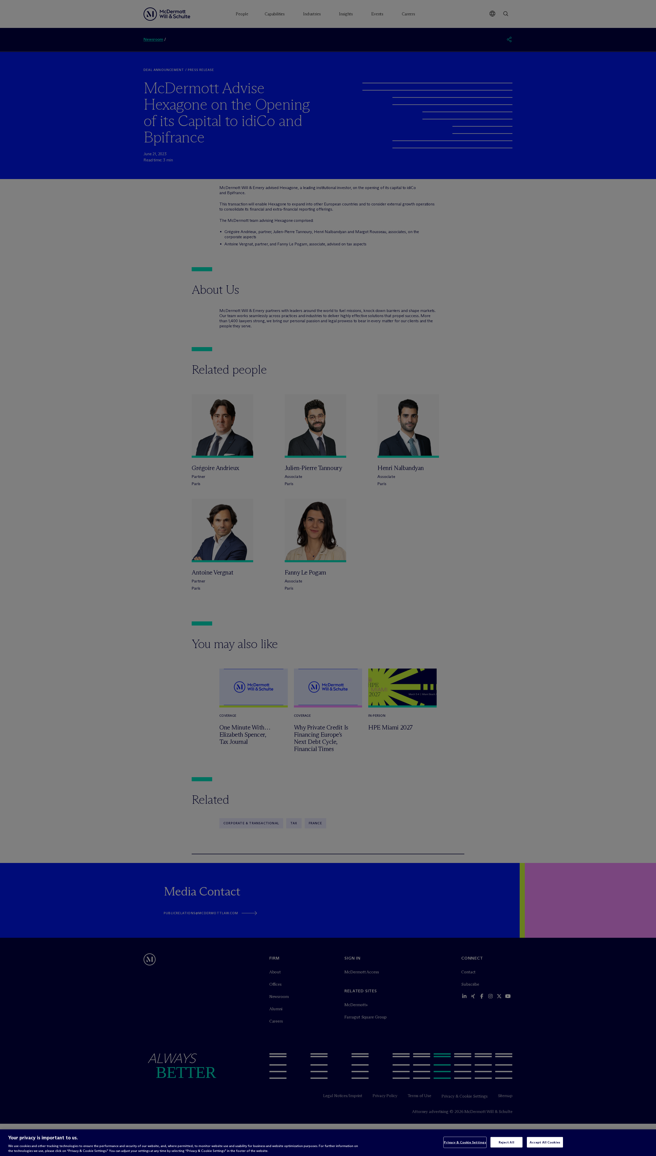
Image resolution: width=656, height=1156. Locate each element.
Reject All (506, 1142)
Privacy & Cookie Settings (465, 1142)
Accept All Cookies (545, 1142)
